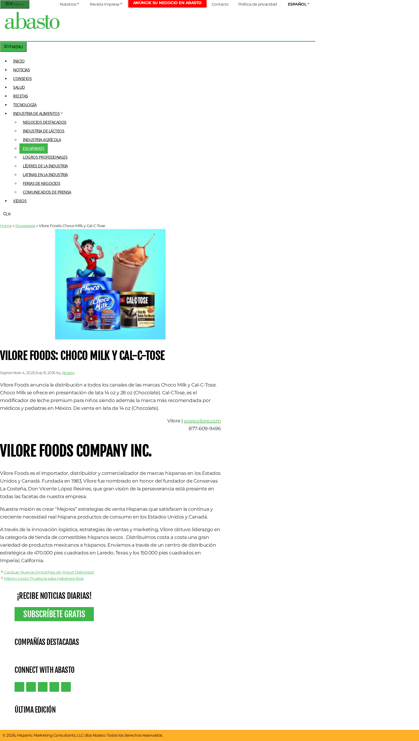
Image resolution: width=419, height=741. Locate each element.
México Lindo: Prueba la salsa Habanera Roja (44, 578)
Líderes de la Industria (45, 166)
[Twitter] (19, 687)
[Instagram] (43, 687)
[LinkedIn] (31, 687)
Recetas (20, 96)
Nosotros (68, 4)
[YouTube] (54, 687)
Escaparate (33, 148)
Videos (19, 201)
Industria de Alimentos (36, 113)
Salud (19, 87)
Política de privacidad (257, 4)
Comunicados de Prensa (47, 192)
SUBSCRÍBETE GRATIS (54, 614)
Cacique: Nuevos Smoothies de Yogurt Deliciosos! (49, 572)
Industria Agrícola (42, 139)
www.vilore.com (202, 421)
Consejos (22, 78)
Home (6, 225)
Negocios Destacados (44, 122)
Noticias (21, 70)
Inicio (18, 61)
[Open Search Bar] (7, 214)
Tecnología (24, 104)
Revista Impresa (104, 4)
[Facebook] (66, 687)
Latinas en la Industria (45, 174)
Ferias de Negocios (41, 183)
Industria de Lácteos (43, 131)
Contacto (220, 4)
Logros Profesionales (45, 157)
